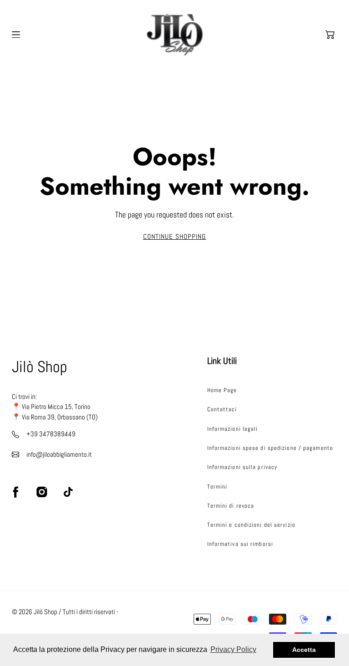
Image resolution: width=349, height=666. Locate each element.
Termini (217, 486)
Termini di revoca (230, 506)
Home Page (222, 390)
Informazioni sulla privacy (242, 467)
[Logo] (174, 35)
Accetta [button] (304, 649)
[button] (329, 35)
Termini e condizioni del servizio (251, 525)
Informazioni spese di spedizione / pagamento (270, 448)
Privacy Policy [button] (233, 649)
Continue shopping (174, 236)
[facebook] (15, 492)
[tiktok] (68, 492)
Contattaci (222, 409)
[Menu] (16, 34)
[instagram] (42, 492)
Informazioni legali (232, 429)
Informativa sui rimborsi (240, 544)
